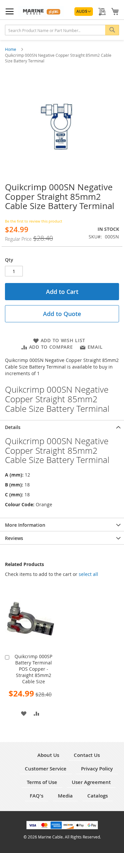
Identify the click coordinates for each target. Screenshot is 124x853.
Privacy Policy (97, 768)
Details (13, 427)
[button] (83, 11)
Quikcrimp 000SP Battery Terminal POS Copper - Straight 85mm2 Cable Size (33, 669)
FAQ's (36, 795)
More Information (25, 525)
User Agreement (91, 782)
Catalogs (97, 795)
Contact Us (87, 755)
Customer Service (45, 768)
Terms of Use (42, 782)
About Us (48, 755)
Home (11, 49)
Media (65, 795)
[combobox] (62, 30)
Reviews (14, 538)
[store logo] (41, 11)
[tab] (62, 426)
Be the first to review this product (33, 221)
